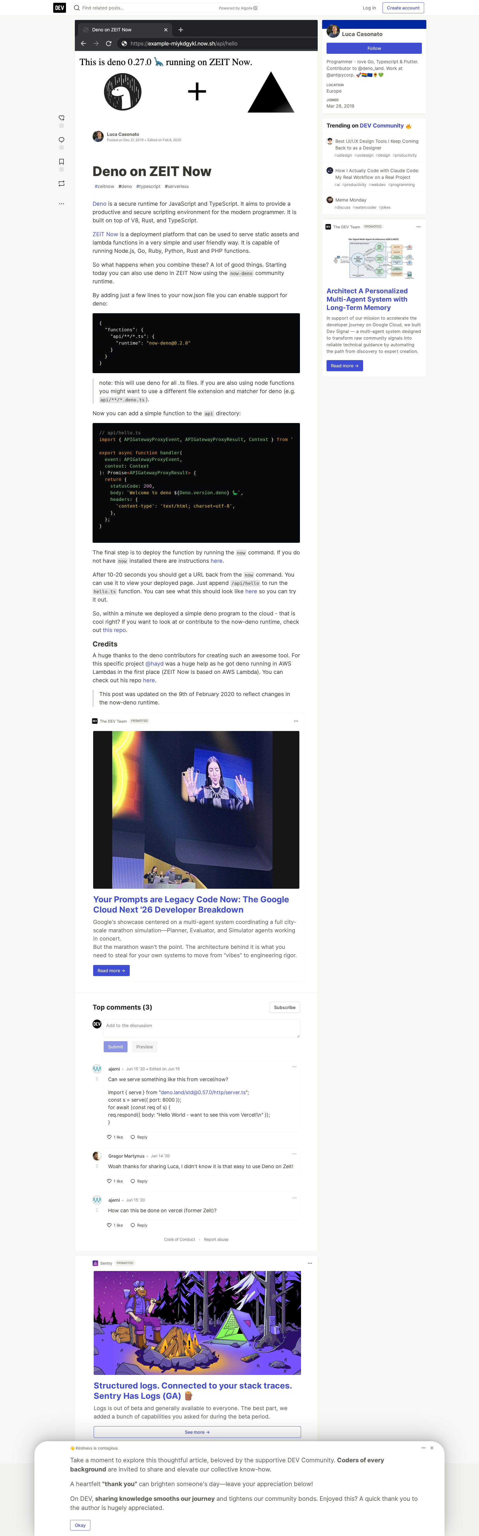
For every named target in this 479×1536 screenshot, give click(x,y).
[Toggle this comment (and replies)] (98, 1078)
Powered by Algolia (236, 8)
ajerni (114, 1069)
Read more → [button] (111, 970)
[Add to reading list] (61, 164)
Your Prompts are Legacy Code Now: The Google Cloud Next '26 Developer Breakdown (191, 904)
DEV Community (382, 125)
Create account (403, 8)
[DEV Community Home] (60, 7)
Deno (99, 203)
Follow (374, 48)
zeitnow (104, 186)
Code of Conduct (179, 1239)
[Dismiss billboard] (432, 1447)
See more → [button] (197, 1432)
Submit (115, 1047)
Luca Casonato (123, 134)
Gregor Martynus (126, 1156)
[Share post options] (61, 203)
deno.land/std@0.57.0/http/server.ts (203, 1092)
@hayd (155, 663)
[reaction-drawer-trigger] (61, 120)
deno (125, 186)
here (217, 560)
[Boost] (61, 183)
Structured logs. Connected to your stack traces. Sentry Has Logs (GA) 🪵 (193, 1390)
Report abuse (216, 1239)
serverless (177, 186)
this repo (114, 630)
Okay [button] (80, 1525)
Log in (369, 8)
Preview (144, 1047)
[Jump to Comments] (61, 142)
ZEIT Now (105, 234)
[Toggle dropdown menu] (296, 721)
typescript (148, 186)
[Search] (76, 8)
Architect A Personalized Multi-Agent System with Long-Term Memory (367, 299)
